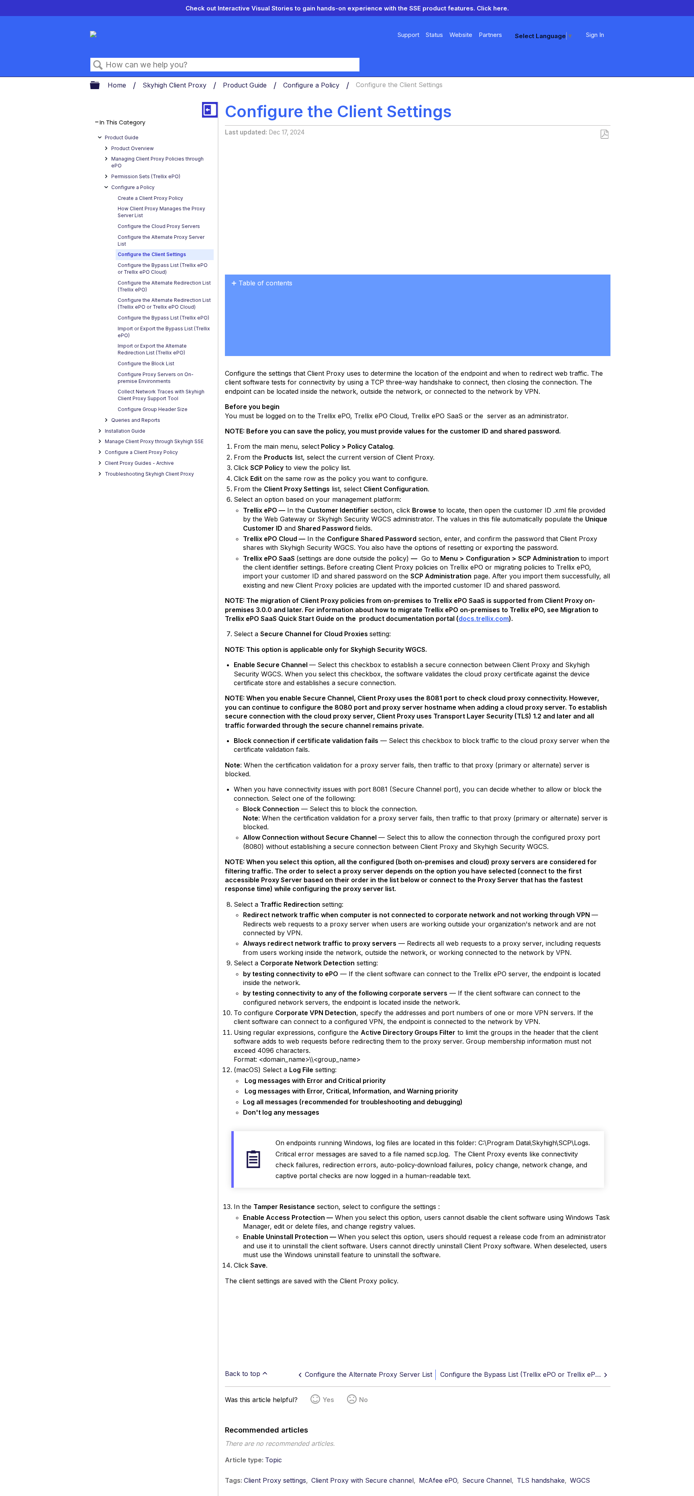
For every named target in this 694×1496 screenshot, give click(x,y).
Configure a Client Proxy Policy (141, 452)
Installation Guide (125, 431)
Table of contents (265, 283)
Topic (273, 1460)
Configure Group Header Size (153, 409)
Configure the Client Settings (152, 254)
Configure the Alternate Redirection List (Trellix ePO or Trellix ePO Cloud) (164, 303)
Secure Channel (487, 1480)
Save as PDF (604, 134)
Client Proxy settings (275, 1480)
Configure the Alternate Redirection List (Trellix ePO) (164, 286)
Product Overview (132, 148)
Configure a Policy (312, 85)
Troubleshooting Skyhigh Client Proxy (149, 474)
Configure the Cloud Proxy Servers (159, 226)
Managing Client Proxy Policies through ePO (157, 162)
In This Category (122, 122)
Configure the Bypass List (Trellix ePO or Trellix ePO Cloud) (163, 268)
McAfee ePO (438, 1480)
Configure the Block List (146, 363)
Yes (328, 1400)
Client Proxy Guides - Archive (139, 463)
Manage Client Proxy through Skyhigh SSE (154, 441)
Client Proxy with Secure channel (362, 1480)
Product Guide (246, 85)
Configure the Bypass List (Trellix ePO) (163, 318)
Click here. (493, 8)
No (363, 1400)
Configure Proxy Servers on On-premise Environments (156, 377)
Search (98, 65)
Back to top (242, 1374)
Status (434, 35)
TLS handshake (541, 1480)
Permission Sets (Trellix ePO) (145, 176)
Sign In (595, 35)
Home (118, 85)
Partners (490, 35)
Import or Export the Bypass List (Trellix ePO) (164, 332)
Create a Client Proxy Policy (150, 198)
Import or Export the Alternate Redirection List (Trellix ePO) (152, 349)
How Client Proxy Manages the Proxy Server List (161, 212)
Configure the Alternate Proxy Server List (161, 240)
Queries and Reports (135, 420)
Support (408, 35)
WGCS (580, 1480)
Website (460, 35)
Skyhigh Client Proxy (175, 85)
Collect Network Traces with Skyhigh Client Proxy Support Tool (161, 395)
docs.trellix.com (484, 619)
